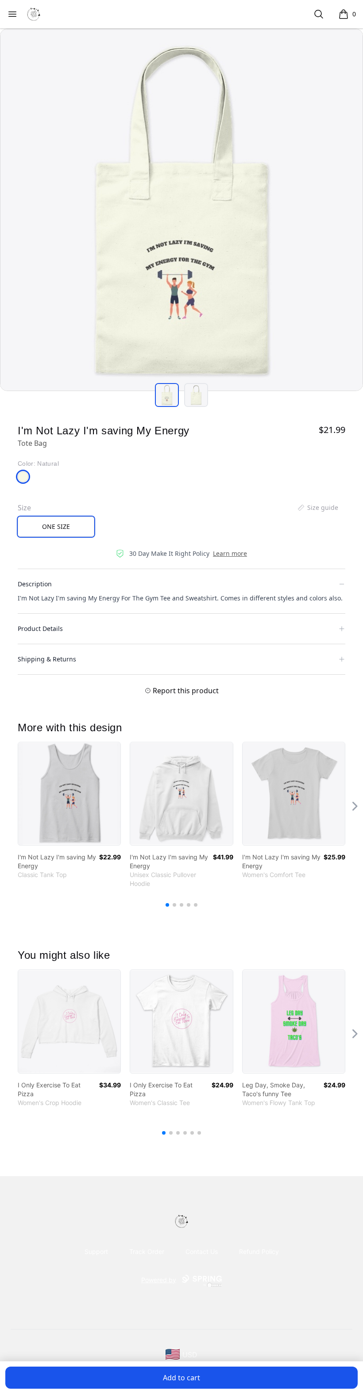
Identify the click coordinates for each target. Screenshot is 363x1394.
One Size (56, 526)
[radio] (56, 527)
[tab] (167, 395)
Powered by (158, 1280)
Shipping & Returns (47, 659)
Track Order (146, 1251)
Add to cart (181, 1378)
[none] (317, 507)
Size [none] (24, 508)
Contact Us (201, 1251)
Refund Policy (259, 1251)
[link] (69, 793)
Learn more (230, 553)
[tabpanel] (181, 210)
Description (35, 584)
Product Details (40, 628)
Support (96, 1251)
